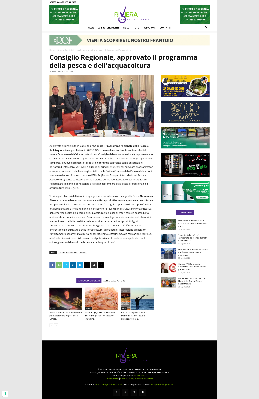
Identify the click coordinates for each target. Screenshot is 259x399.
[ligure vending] (185, 165)
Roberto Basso (140, 375)
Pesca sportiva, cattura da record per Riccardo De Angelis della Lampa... (65, 315)
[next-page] (56, 325)
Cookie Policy (126, 379)
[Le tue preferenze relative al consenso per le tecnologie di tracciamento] (5, 394)
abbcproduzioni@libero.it (162, 384)
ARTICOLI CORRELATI (89, 280)
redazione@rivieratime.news (109, 384)
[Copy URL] (101, 265)
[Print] (94, 265)
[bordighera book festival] (185, 86)
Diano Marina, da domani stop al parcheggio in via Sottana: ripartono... (193, 252)
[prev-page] (51, 325)
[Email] (87, 265)
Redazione (150, 27)
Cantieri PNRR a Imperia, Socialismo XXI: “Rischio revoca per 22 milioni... (192, 267)
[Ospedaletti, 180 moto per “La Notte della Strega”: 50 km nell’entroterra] (168, 282)
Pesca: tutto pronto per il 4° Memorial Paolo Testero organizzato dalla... (134, 315)
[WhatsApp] (59, 265)
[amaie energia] (185, 137)
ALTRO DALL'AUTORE (114, 280)
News (91, 27)
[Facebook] (52, 265)
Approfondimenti (108, 27)
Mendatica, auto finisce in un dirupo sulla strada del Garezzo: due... (193, 223)
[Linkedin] (73, 265)
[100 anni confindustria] (185, 112)
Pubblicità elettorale (143, 379)
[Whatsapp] (134, 392)
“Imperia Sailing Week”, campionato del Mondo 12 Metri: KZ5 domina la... (192, 238)
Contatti (165, 27)
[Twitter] (66, 265)
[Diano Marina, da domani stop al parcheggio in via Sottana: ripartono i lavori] (168, 253)
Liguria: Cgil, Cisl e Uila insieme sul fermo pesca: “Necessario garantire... (100, 315)
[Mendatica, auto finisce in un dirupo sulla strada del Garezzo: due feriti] (168, 224)
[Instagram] (125, 392)
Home (52, 50)
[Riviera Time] (129, 14)
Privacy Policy (112, 379)
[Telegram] (80, 265)
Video (126, 27)
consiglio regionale (68, 252)
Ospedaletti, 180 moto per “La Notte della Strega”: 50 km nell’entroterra (191, 281)
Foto (136, 27)
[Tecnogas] (185, 192)
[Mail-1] (142, 392)
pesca (82, 252)
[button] (206, 28)
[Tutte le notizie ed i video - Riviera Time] (129, 355)
